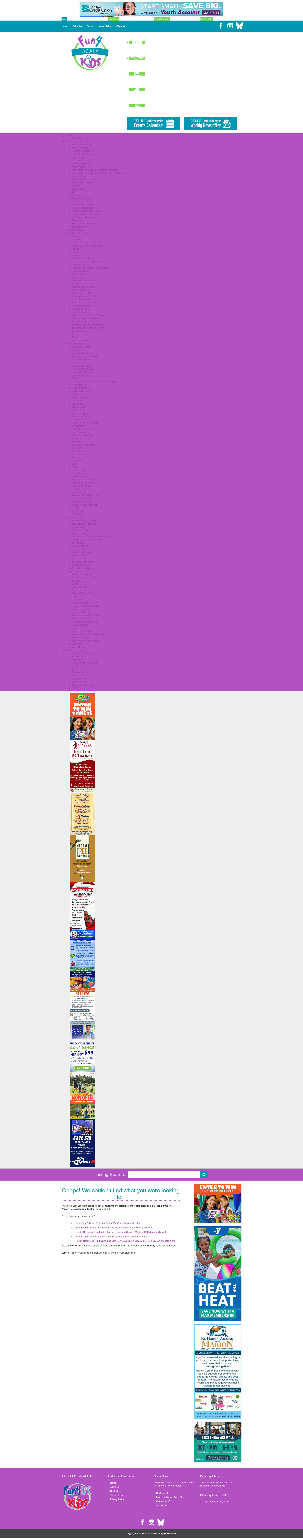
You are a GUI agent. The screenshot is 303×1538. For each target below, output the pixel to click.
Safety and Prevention (83, 498)
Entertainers (78, 425)
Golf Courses (78, 264)
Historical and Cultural (83, 479)
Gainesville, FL (163, 1501)
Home (65, 26)
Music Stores (78, 558)
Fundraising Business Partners (87, 210)
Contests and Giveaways (84, 653)
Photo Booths (78, 441)
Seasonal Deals (79, 678)
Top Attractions (79, 330)
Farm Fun (77, 659)
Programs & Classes (75, 451)
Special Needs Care (82, 397)
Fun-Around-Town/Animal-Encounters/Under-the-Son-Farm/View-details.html (114, 1227)
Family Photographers (83, 207)
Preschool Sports (80, 618)
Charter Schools (80, 147)
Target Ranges (79, 321)
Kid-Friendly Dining (81, 552)
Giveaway (121, 26)
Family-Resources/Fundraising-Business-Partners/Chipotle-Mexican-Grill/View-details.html (121, 1231)
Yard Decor (77, 447)
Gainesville (113, 19)
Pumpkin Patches (80, 672)
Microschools (78, 166)
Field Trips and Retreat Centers (87, 245)
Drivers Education (80, 470)
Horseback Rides (80, 270)
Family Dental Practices (83, 368)
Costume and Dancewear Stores (88, 539)
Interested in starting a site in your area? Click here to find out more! (174, 1484)
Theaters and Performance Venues (89, 327)
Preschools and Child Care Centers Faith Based (96, 169)
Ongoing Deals (79, 669)
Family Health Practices (83, 372)
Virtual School (79, 188)
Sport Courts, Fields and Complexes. (90, 315)
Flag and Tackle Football (84, 593)
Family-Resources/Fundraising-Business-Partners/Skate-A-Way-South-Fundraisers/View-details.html (126, 1240)
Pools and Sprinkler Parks (85, 296)
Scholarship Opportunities (85, 179)
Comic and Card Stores (83, 533)
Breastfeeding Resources (84, 353)
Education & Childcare (76, 141)
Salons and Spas (80, 308)
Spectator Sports (80, 312)
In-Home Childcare (81, 160)
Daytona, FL (162, 1493)
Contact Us (115, 1490)
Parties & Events (73, 409)
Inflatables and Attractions (85, 428)
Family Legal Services (83, 204)
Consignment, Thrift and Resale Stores (91, 536)
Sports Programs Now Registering (89, 634)
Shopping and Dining (75, 517)
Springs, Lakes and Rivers (85, 318)
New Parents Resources (84, 217)
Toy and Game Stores (83, 568)
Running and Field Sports (84, 621)
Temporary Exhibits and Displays (88, 324)
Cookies (76, 419)
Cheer (75, 583)
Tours (74, 334)
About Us (114, 1486)
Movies (75, 283)
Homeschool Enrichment (84, 482)
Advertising (105, 26)
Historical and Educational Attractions (90, 267)
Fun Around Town (74, 229)
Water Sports (78, 647)
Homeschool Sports (81, 609)
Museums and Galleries (83, 286)
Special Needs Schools (83, 182)
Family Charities (80, 201)
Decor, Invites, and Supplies (86, 422)
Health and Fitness (81, 602)
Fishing (75, 248)
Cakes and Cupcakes (82, 413)
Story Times (78, 511)
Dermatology (78, 362)
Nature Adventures (81, 289)
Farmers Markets (80, 545)
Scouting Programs (81, 501)
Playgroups (77, 220)
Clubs (74, 463)
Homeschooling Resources (85, 214)
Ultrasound (77, 400)
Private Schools (79, 176)
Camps (69, 135)
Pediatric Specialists (82, 391)
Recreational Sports (82, 305)
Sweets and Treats (81, 564)
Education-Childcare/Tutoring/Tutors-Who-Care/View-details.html (108, 1223)
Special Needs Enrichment (85, 504)
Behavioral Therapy (81, 346)
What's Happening (74, 650)
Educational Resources (83, 150)
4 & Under (77, 454)
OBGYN (76, 378)
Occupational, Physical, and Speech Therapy (94, 381)
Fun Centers (78, 255)
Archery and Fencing (82, 574)
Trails (74, 337)
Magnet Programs (81, 163)
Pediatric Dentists (80, 387)
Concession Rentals (82, 416)
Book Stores (78, 526)
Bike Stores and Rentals (84, 523)
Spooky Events (79, 681)
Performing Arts (79, 492)
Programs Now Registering (85, 495)
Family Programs (80, 473)
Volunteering (78, 514)
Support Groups (80, 226)
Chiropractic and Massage (85, 356)
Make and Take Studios (83, 280)
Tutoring (76, 185)
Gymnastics (77, 599)
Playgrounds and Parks (83, 293)
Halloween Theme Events (84, 662)
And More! (161, 1505)
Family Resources (74, 195)
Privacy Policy (117, 1499)
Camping (76, 239)
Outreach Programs (82, 488)
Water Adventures (81, 340)
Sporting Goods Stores (83, 561)
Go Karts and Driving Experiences (89, 261)
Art (73, 457)
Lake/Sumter (206, 19)
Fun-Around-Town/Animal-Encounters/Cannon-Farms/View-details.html (111, 1236)
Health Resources (74, 343)
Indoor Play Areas (81, 274)
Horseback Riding (80, 612)
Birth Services (79, 349)
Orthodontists (78, 384)
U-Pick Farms (78, 688)
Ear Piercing (78, 542)
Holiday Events (79, 665)
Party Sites (77, 438)
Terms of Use (117, 1495)
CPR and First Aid (81, 359)
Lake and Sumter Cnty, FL (169, 1497)
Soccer (75, 628)
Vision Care (77, 403)
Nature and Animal (81, 485)
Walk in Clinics (79, 406)
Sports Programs (73, 571)
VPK (74, 191)
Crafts (75, 466)
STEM (75, 507)
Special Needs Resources (85, 223)
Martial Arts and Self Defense (86, 615)
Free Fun (76, 251)
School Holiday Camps (83, 138)
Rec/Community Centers (84, 302)
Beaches (76, 236)
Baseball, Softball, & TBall (84, 577)
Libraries (76, 277)
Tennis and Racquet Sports (85, 640)
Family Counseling (81, 365)
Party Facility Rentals (82, 435)
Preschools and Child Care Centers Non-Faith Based (98, 172)
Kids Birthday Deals (81, 432)
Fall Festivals (78, 656)
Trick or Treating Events (83, 684)
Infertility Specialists (81, 375)
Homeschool (78, 157)
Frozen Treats (79, 549)
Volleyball (76, 643)
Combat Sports (79, 586)
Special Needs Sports (82, 631)
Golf (74, 596)
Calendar (77, 26)
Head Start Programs (82, 153)
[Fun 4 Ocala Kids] (90, 52)
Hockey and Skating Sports (85, 605)
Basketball (77, 580)
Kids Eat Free (78, 555)
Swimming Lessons (81, 637)
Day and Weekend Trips (84, 242)
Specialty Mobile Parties (84, 444)
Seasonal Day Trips (81, 675)
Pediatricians (78, 394)
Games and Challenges (83, 258)
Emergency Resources (83, 198)
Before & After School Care (85, 144)
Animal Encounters (81, 233)
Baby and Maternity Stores (85, 520)
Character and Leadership (85, 460)
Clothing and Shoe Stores (84, 530)
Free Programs (79, 476)
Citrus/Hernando (162, 19)
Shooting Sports (80, 624)
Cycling (75, 590)
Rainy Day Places (80, 299)
